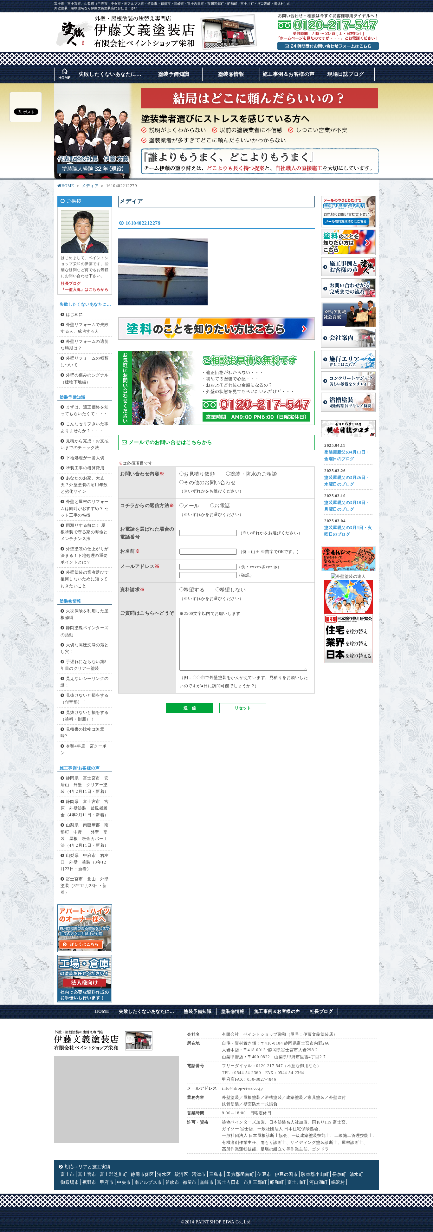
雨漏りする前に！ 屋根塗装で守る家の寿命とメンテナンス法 (84, 532)
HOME (67, 186)
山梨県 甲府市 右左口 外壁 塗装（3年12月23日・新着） (85, 862)
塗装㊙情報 (231, 74)
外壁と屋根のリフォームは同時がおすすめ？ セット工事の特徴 (85, 508)
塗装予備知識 (174, 74)
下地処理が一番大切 (85, 458)
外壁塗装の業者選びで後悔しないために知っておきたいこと (85, 579)
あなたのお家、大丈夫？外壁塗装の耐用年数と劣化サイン (84, 485)
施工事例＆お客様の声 (288, 74)
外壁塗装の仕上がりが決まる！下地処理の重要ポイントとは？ (85, 555)
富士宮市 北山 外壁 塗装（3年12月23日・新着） (87, 886)
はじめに (74, 314)
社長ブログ (321, 1011)
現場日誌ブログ (345, 74)
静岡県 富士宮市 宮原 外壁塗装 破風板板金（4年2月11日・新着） (85, 808)
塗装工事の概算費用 (85, 468)
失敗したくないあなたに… (110, 74)
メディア (90, 186)
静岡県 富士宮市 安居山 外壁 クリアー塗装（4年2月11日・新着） (85, 785)
